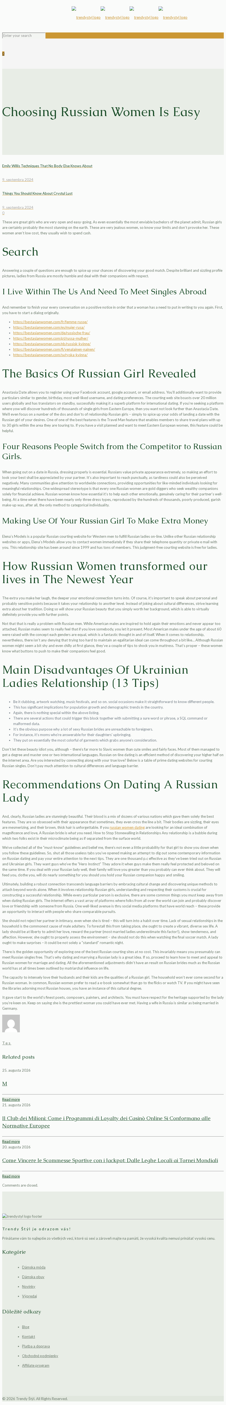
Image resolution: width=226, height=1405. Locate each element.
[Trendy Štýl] (129, 17)
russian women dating (127, 827)
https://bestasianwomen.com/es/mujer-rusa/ (49, 327)
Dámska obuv (33, 1277)
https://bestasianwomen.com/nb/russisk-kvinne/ (52, 344)
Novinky (28, 1286)
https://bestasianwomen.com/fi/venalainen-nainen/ (54, 349)
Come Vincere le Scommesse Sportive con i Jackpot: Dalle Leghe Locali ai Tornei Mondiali (110, 1160)
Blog (25, 1327)
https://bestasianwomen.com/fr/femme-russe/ (50, 322)
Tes (6, 1043)
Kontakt (28, 1336)
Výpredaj (29, 1296)
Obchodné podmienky (40, 1356)
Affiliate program (35, 1365)
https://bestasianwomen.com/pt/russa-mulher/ (50, 338)
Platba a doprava (36, 1346)
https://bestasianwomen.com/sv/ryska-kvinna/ (50, 355)
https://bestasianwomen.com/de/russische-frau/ (51, 333)
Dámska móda (33, 1267)
